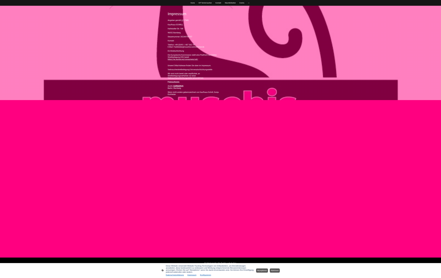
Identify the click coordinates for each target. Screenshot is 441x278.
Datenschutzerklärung (175, 275)
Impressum (191, 275)
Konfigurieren (205, 275)
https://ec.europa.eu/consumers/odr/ (183, 59)
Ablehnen (275, 270)
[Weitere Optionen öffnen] (249, 3)
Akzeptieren (262, 270)
